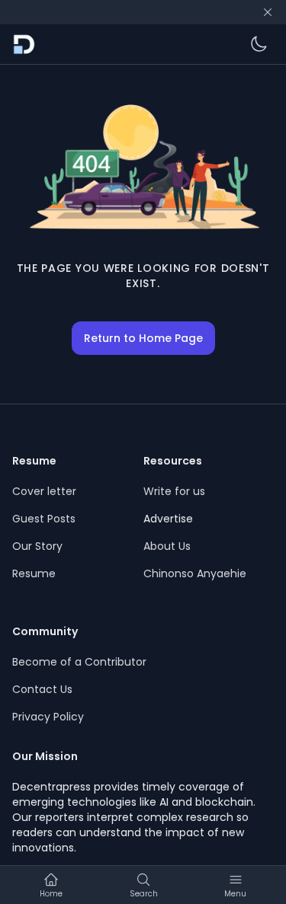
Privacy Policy (48, 716)
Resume (34, 573)
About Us (167, 546)
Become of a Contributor (79, 661)
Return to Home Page (143, 338)
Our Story (37, 546)
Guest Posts (44, 518)
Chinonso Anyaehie (194, 573)
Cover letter (44, 491)
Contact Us (42, 689)
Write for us (174, 491)
